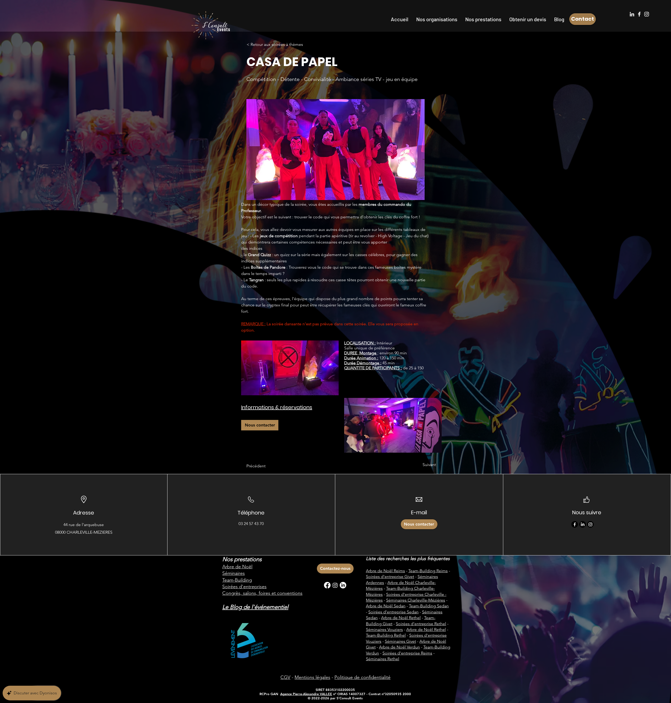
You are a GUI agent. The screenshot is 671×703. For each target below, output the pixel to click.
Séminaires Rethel (382, 658)
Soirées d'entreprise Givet (390, 576)
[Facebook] (639, 14)
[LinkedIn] (582, 524)
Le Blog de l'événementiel (255, 606)
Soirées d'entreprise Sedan (393, 611)
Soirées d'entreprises (244, 587)
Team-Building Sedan (429, 605)
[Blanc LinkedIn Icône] (632, 14)
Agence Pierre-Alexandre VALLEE (306, 694)
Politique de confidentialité (362, 677)
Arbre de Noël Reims (385, 570)
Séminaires (233, 573)
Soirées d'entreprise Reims (407, 653)
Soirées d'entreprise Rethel (421, 623)
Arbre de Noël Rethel (401, 617)
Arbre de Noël (237, 567)
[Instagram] (646, 14)
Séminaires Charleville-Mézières (415, 600)
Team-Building (237, 580)
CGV (285, 677)
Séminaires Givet (400, 641)
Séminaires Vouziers (384, 629)
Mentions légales (312, 677)
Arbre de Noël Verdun (399, 647)
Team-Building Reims (428, 570)
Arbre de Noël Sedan (385, 605)
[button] (436, 19)
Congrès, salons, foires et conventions (262, 593)
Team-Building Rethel (386, 635)
